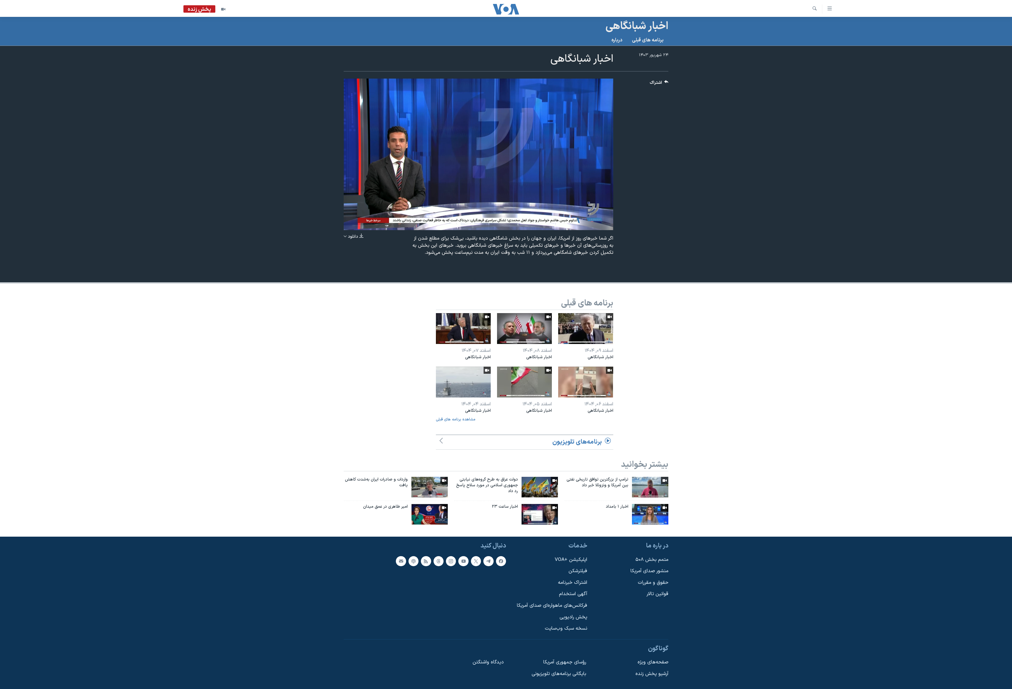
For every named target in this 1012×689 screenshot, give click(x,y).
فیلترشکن (577, 571)
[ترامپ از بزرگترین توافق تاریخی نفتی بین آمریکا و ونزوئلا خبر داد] (650, 487)
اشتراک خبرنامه (572, 582)
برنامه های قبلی (648, 40)
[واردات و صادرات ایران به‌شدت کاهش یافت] (429, 487)
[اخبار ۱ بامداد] (650, 514)
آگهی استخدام (573, 594)
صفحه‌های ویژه (653, 662)
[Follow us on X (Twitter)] (476, 561)
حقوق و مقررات (653, 582)
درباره (616, 40)
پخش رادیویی (573, 616)
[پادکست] (413, 561)
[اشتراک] (401, 561)
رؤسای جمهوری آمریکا (564, 662)
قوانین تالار (657, 594)
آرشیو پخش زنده (651, 673)
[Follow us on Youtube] (463, 561)
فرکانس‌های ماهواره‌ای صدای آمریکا (552, 605)
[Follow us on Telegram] (488, 561)
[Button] (659, 84)
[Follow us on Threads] (439, 561)
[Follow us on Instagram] (451, 561)
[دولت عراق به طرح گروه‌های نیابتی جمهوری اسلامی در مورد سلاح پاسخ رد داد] (540, 487)
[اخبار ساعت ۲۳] (540, 514)
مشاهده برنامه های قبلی (455, 419)
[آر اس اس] (426, 561)
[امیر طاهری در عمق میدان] (429, 514)
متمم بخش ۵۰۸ (651, 559)
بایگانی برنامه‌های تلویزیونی (559, 673)
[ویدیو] (223, 9)
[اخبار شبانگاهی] (585, 328)
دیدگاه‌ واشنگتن (488, 662)
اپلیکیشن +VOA (571, 559)
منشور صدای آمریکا (649, 571)
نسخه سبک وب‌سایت (566, 628)
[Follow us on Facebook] (501, 561)
